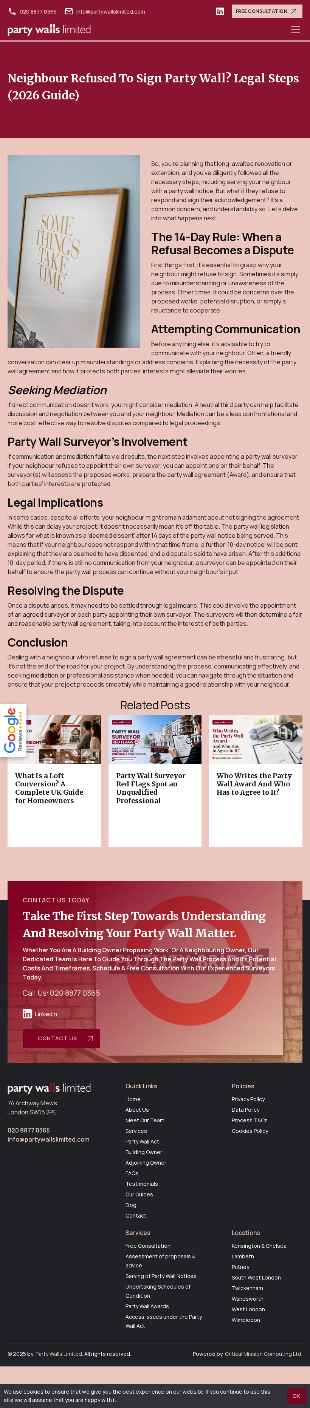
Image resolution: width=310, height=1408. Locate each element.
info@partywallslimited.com (110, 11)
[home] (49, 29)
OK (297, 1395)
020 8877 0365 (38, 11)
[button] (295, 30)
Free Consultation (262, 11)
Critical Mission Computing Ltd (263, 1353)
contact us (57, 1038)
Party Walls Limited (59, 1353)
